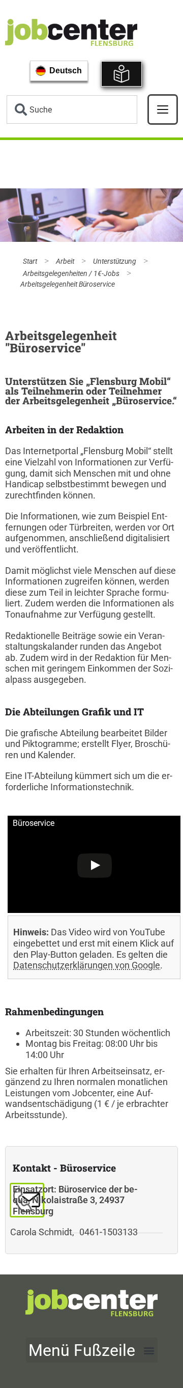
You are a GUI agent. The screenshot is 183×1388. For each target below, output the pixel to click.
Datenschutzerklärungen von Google (86, 965)
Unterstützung (114, 261)
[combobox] (72, 109)
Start (30, 261)
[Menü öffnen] (162, 109)
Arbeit (65, 261)
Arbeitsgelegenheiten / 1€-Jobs (71, 273)
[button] (92, 1350)
